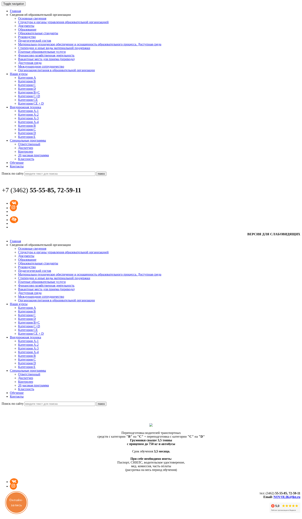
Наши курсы (19, 74)
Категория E (27, 136)
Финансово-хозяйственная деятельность (46, 55)
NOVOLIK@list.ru (286, 497)
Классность (26, 159)
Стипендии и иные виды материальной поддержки (54, 48)
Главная (15, 11)
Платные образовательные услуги (42, 51)
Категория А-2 (28, 114)
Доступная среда (29, 63)
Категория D (27, 88)
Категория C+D (29, 96)
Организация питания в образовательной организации (56, 70)
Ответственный (29, 144)
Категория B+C (29, 92)
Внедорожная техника (25, 107)
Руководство (27, 37)
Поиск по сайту (13, 173)
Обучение (17, 162)
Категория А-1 (28, 111)
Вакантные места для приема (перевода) (46, 59)
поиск (101, 173)
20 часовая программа (33, 155)
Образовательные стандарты (38, 33)
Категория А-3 (28, 118)
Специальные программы (28, 140)
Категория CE (28, 99)
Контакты (17, 166)
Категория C (27, 85)
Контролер (25, 151)
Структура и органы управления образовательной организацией (63, 22)
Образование (27, 29)
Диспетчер (25, 148)
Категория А (27, 77)
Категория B (27, 81)
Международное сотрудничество (41, 66)
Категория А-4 (28, 122)
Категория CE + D (31, 103)
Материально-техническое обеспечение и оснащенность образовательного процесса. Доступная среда (89, 44)
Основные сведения (32, 18)
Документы (26, 26)
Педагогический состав (34, 40)
